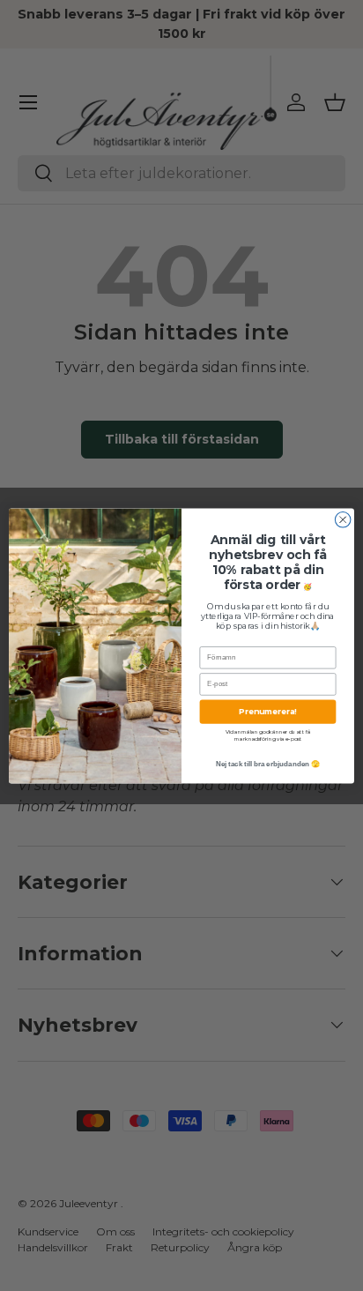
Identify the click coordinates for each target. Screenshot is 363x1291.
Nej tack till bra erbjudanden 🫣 (268, 763)
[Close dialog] (343, 519)
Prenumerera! (268, 711)
